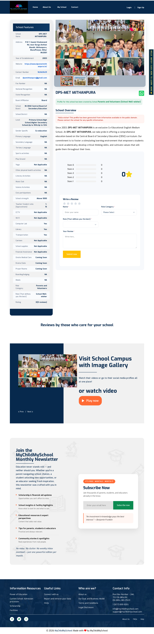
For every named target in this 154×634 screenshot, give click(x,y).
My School (61, 7)
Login (129, 7)
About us (82, 594)
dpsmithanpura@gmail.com (35, 78)
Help (142, 619)
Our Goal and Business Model (91, 598)
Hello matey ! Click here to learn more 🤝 (151, 72)
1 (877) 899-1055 (120, 604)
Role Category (107, 207)
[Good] (71, 204)
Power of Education (18, 594)
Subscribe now (123, 505)
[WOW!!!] (79, 204)
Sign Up (140, 7)
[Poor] (64, 204)
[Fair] (68, 204)
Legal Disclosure (85, 607)
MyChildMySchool (99, 630)
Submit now (72, 254)
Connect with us (51, 594)
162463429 (42, 72)
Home (35, 7)
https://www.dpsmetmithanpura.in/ (36, 65)
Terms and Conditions (88, 603)
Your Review (68, 231)
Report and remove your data (57, 598)
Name (65, 207)
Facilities (14, 610)
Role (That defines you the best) (76, 219)
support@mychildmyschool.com (127, 611)
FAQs (46, 603)
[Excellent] (75, 204)
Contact (74, 7)
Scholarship (15, 606)
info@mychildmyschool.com (125, 609)
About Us (47, 7)
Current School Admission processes (21, 600)
